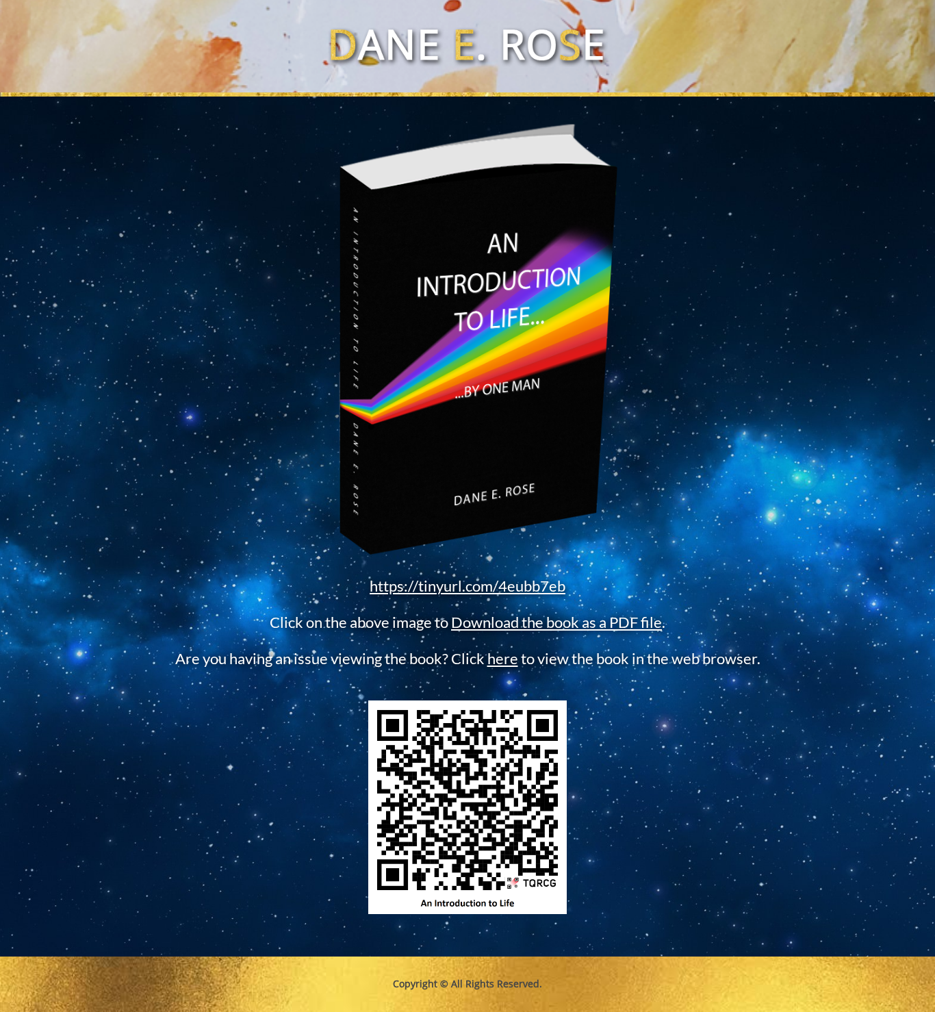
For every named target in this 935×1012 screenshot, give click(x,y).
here (502, 658)
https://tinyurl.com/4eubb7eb (467, 586)
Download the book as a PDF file (556, 622)
